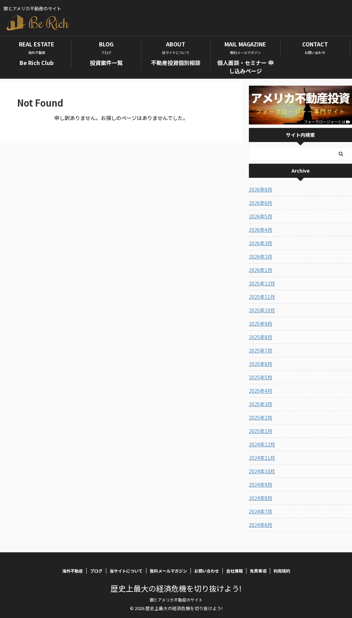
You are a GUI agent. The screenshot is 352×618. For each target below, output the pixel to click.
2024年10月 (262, 471)
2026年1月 (260, 270)
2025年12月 (262, 283)
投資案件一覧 (106, 62)
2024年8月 (260, 498)
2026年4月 (260, 229)
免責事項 (258, 571)
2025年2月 (260, 417)
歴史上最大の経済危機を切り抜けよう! (176, 588)
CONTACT (315, 47)
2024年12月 (262, 444)
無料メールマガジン (168, 571)
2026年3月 (260, 243)
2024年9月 (260, 484)
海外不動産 (72, 571)
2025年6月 (260, 363)
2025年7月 (260, 350)
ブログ (96, 571)
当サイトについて (126, 571)
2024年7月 (260, 511)
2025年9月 (260, 323)
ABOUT (175, 47)
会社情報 (234, 571)
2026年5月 (260, 216)
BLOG (106, 47)
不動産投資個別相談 (175, 62)
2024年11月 (262, 457)
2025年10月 (262, 310)
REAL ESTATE (36, 47)
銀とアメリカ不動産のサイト (176, 600)
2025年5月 (260, 377)
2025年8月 (260, 337)
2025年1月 (260, 430)
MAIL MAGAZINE (245, 47)
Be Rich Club (37, 62)
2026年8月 (260, 189)
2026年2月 (260, 256)
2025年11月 (262, 296)
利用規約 (282, 571)
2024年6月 (260, 524)
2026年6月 (260, 202)
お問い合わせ (206, 571)
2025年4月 (260, 390)
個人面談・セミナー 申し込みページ (245, 66)
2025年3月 (260, 404)
